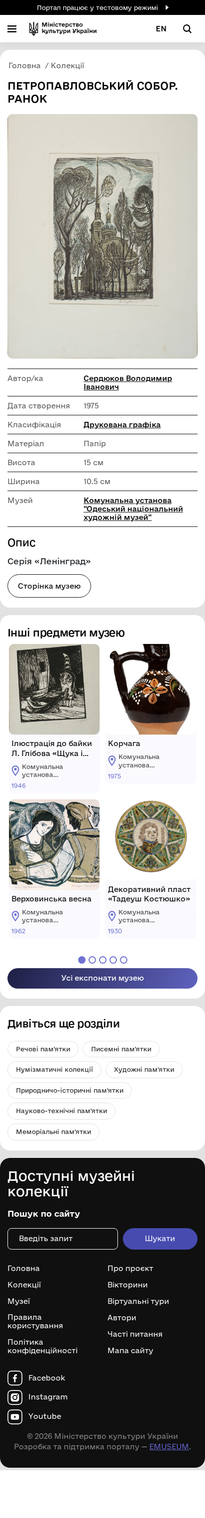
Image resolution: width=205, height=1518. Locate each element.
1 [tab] (82, 960)
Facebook (46, 1378)
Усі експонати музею (102, 978)
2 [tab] (92, 960)
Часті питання (135, 1334)
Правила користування (35, 1321)
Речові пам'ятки (43, 1048)
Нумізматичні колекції (54, 1069)
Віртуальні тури (138, 1301)
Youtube (44, 1416)
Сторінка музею (49, 586)
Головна (23, 1268)
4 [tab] (113, 960)
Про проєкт (130, 1268)
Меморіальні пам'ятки (53, 1131)
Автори (121, 1318)
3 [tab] (102, 960)
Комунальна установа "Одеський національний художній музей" (133, 508)
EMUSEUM (169, 1446)
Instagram (48, 1397)
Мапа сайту (130, 1351)
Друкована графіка (122, 424)
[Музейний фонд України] (63, 28)
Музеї (18, 1301)
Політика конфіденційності (42, 1346)
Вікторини (127, 1285)
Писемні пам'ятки (121, 1048)
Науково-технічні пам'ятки (61, 1110)
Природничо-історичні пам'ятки (69, 1090)
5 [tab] (123, 960)
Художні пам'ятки (144, 1069)
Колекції (24, 1285)
